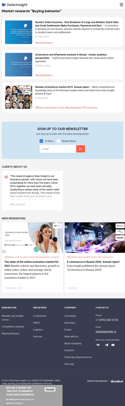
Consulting (70, 316)
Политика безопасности (78, 357)
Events (67, 329)
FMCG (36, 322)
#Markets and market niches (50, 107)
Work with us (71, 336)
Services (37, 336)
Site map (69, 364)
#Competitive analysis (48, 257)
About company (72, 343)
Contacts (69, 350)
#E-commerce (90, 107)
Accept (50, 389)
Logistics (38, 329)
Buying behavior (10, 333)
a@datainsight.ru (106, 331)
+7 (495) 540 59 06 (107, 320)
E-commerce (39, 316)
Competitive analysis (13, 326)
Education (69, 322)
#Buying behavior (44, 42)
